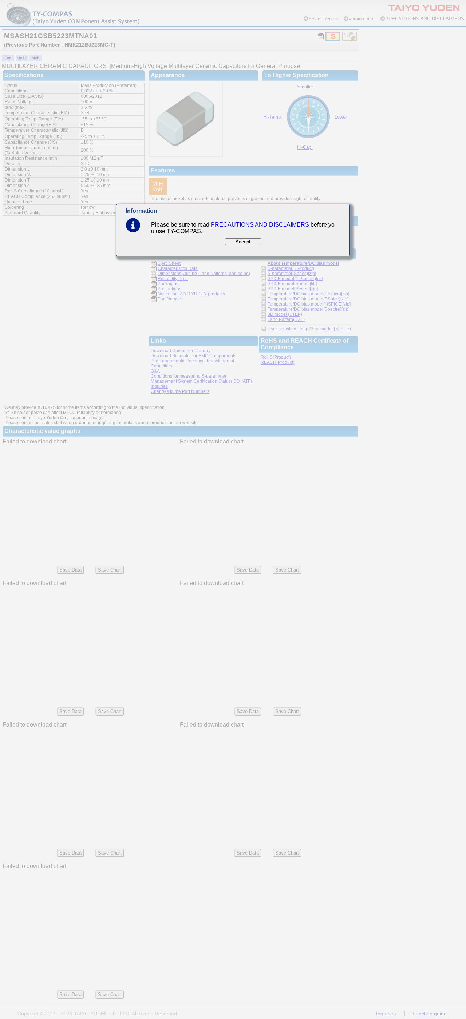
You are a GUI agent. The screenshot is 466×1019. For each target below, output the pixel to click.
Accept (243, 241)
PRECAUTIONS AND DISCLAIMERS (260, 225)
